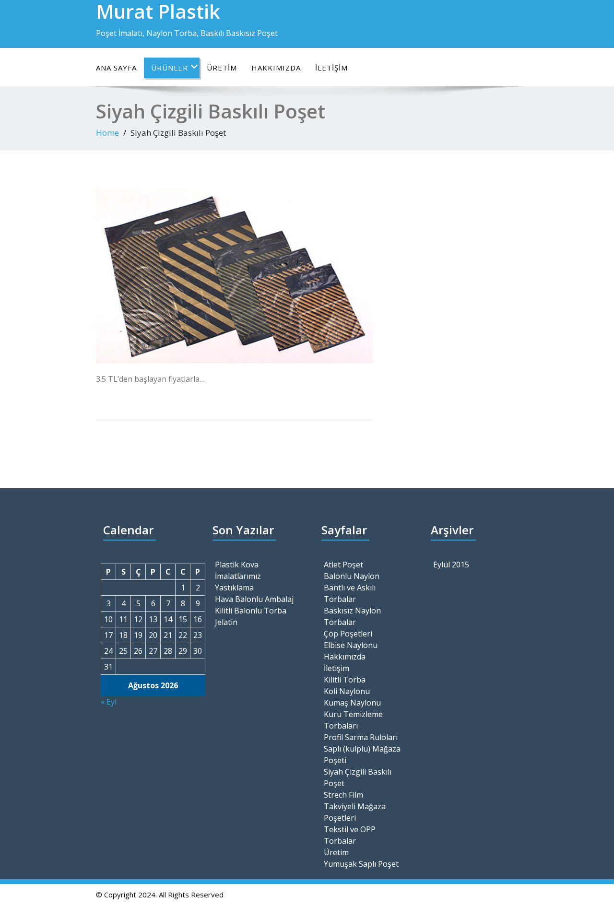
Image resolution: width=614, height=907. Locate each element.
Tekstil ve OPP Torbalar (350, 835)
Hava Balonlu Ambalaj (254, 599)
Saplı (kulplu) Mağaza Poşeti (362, 754)
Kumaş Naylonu (352, 702)
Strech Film (343, 794)
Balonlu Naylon (351, 576)
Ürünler (169, 67)
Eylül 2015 (451, 564)
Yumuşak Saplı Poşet (361, 864)
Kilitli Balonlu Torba (250, 610)
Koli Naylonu (347, 691)
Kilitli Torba (345, 679)
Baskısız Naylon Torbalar (352, 616)
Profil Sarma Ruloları (361, 737)
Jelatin (226, 622)
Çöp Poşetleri (348, 633)
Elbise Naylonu (351, 645)
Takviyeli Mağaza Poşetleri (355, 812)
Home (107, 132)
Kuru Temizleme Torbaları (353, 720)
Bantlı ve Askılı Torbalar (350, 593)
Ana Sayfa (116, 67)
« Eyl (109, 701)
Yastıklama (234, 587)
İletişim (331, 67)
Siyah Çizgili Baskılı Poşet (357, 777)
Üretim (222, 67)
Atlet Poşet (343, 564)
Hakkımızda (276, 67)
